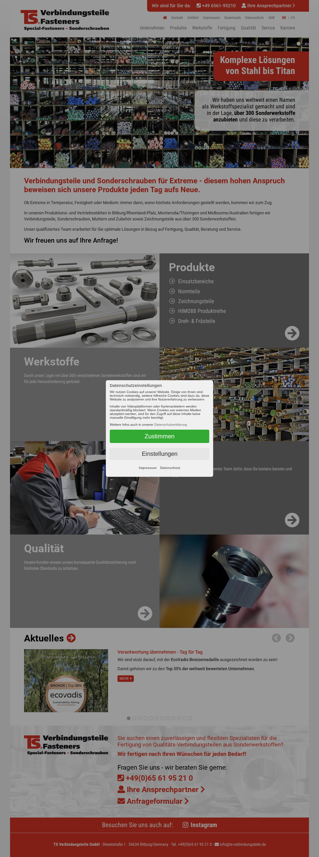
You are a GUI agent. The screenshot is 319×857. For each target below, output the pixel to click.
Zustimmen (159, 436)
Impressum (147, 468)
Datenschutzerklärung (170, 424)
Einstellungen (159, 453)
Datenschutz (170, 468)
